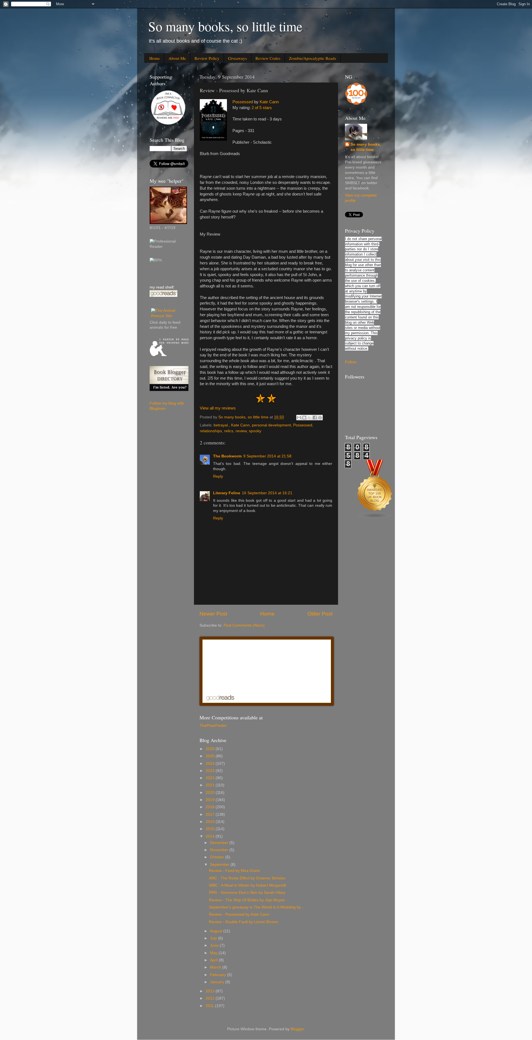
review (241, 431)
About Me (177, 58)
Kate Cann (269, 102)
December (219, 843)
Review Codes (267, 58)
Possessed (242, 102)
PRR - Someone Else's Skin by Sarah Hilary (247, 892)
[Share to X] (309, 417)
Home (154, 58)
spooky (255, 431)
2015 (211, 829)
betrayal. (221, 425)
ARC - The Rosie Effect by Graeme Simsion (247, 878)
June (215, 945)
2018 (211, 807)
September (220, 865)
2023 (211, 771)
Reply (218, 476)
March (216, 967)
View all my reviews (218, 408)
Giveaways (237, 58)
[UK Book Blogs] (375, 518)
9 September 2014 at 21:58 (267, 456)
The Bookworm (227, 456)
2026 (211, 749)
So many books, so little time (225, 26)
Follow (350, 362)
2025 (211, 756)
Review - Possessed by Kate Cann (239, 914)
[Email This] (299, 417)
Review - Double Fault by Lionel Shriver (243, 922)
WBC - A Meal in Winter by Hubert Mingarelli (247, 885)
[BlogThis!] (304, 417)
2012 (211, 998)
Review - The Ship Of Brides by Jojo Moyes (247, 900)
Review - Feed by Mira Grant (234, 871)
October (217, 857)
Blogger (297, 1029)
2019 (211, 800)
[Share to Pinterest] (320, 417)
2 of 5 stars (262, 107)
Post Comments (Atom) (244, 625)
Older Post (319, 614)
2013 (211, 991)
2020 (211, 793)
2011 (210, 1006)
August (216, 931)
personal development (271, 425)
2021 (211, 785)
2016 (211, 822)
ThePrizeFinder (213, 726)
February (218, 975)
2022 (211, 778)
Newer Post (213, 614)
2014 (211, 836)
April (214, 960)
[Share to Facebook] (315, 417)
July (214, 938)
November (219, 850)
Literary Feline (226, 493)
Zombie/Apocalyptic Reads (312, 58)
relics (228, 431)
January (217, 982)
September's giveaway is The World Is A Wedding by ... (257, 907)
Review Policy (207, 58)
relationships (211, 431)
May (214, 953)
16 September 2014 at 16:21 (267, 493)
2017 (211, 814)
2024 (211, 763)
